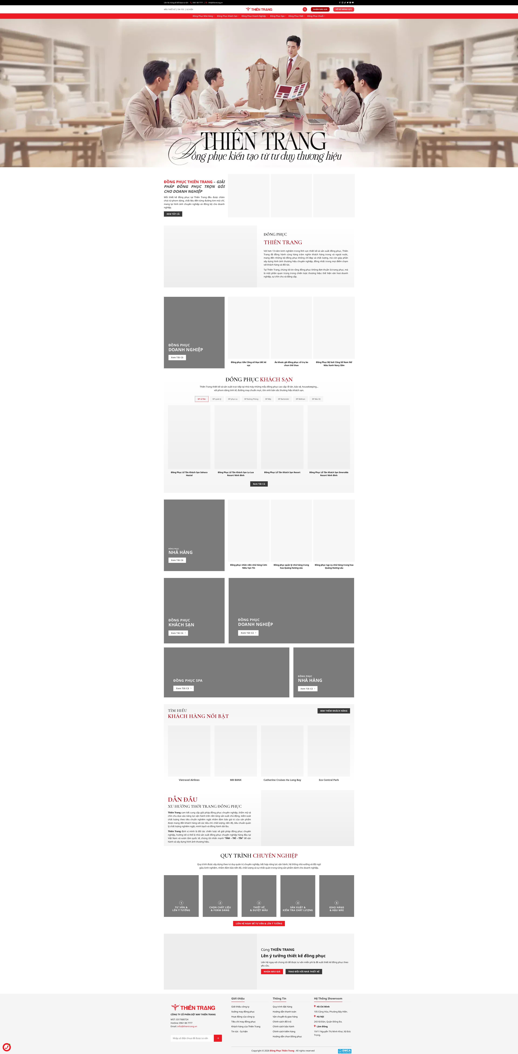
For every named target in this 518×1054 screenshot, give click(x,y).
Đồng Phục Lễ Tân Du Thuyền (334, 213)
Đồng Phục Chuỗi (315, 16)
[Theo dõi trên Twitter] (347, 3)
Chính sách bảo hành (283, 1026)
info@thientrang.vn (215, 2)
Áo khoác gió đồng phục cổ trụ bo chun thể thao (291, 364)
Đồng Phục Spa (277, 16)
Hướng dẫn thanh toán (284, 1011)
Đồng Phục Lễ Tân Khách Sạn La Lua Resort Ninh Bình (236, 474)
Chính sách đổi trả (282, 1021)
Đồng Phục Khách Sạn (227, 16)
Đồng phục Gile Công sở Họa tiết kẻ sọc (248, 364)
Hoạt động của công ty (243, 1016)
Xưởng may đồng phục (243, 1011)
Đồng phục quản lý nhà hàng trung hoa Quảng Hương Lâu (291, 566)
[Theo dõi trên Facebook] (340, 3)
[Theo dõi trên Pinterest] (350, 3)
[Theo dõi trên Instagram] (342, 3)
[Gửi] (218, 1038)
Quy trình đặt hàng (282, 1006)
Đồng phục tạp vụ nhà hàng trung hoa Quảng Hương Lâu (334, 566)
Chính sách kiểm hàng (284, 1031)
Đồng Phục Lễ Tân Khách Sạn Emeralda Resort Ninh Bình (328, 474)
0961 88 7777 (198, 2)
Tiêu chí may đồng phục (243, 1021)
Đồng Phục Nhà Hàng (203, 16)
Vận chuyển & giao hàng (285, 1016)
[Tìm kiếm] (305, 9)
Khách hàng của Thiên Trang (245, 1026)
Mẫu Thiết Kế (169, 9)
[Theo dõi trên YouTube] (353, 3)
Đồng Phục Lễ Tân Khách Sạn (248, 213)
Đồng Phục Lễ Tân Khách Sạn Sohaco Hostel (189, 474)
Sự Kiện (189, 9)
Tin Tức (181, 9)
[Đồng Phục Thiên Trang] (259, 9)
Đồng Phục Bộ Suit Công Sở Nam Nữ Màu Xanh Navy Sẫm (334, 364)
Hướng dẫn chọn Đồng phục (287, 1036)
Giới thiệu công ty (240, 1006)
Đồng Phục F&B (296, 16)
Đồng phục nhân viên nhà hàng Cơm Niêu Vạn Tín (248, 566)
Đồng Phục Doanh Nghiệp (254, 16)
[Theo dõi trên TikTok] (345, 3)
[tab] (201, 399)
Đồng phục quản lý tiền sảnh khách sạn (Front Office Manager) (291, 212)
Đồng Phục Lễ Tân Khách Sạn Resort (282, 472)
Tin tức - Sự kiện (239, 1031)
